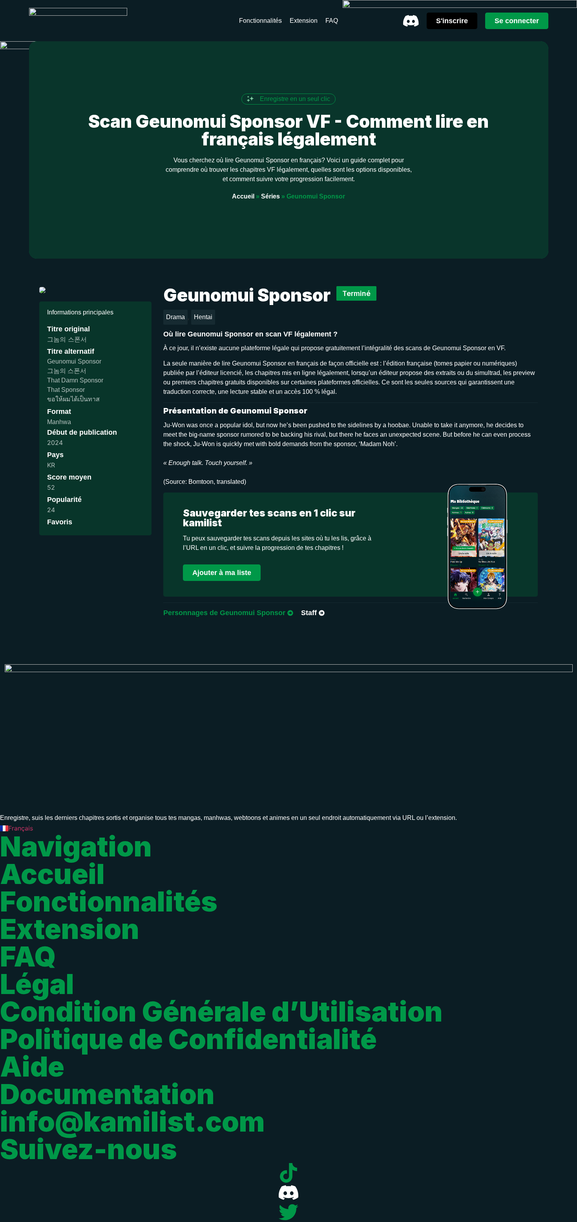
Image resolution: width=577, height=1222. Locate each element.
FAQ (28, 956)
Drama (175, 317)
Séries (270, 196)
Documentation (107, 1094)
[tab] (228, 613)
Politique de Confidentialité (188, 1039)
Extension (69, 929)
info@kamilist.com (132, 1121)
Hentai (203, 317)
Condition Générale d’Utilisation (221, 1011)
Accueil (243, 196)
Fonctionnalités (108, 901)
